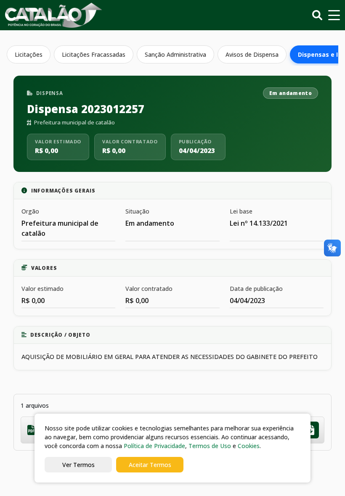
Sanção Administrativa (175, 54)
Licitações (28, 54)
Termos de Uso (209, 446)
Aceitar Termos (150, 465)
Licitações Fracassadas (93, 54)
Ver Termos (78, 465)
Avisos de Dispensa (252, 54)
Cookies (249, 446)
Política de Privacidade (154, 446)
